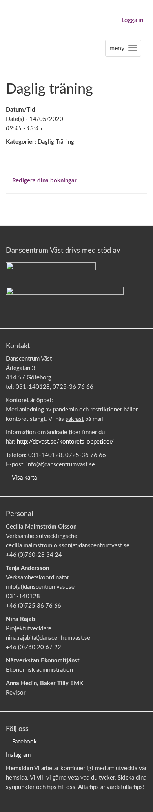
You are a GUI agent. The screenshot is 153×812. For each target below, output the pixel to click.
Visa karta (24, 478)
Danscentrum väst (28, 18)
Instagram (18, 755)
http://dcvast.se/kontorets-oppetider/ (65, 442)
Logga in (132, 20)
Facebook (24, 742)
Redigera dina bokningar (44, 181)
